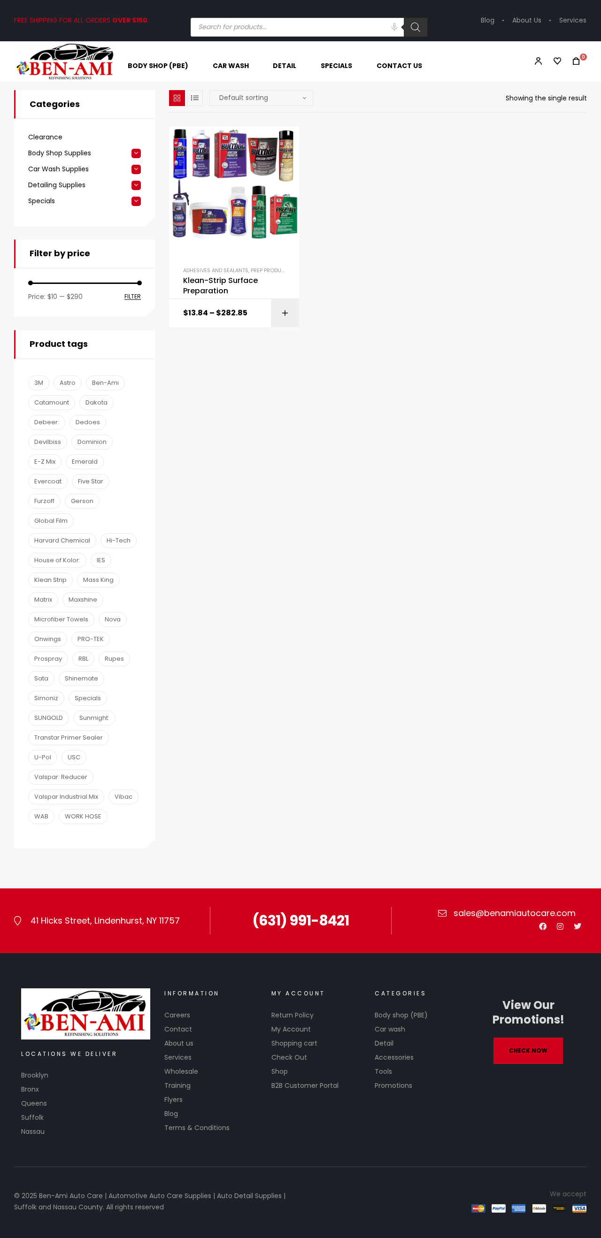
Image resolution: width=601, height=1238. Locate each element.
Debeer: (46, 422)
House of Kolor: (57, 560)
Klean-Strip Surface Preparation (220, 285)
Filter (132, 297)
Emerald (85, 461)
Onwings (47, 638)
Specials (41, 201)
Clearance (45, 137)
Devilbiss (47, 441)
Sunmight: (94, 717)
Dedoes (88, 422)
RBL (83, 658)
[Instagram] (560, 926)
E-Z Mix (44, 461)
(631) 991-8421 (300, 920)
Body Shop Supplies (59, 153)
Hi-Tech (119, 540)
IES (101, 560)
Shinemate (81, 678)
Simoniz (46, 698)
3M (38, 382)
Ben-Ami (105, 382)
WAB (41, 816)
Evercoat (48, 481)
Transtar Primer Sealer (68, 737)
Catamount (51, 402)
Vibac (123, 796)
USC (74, 757)
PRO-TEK (90, 638)
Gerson (82, 501)
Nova (113, 619)
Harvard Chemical (62, 540)
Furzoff (44, 501)
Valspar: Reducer (60, 776)
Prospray (48, 658)
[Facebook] (542, 926)
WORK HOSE (83, 816)
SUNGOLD (48, 717)
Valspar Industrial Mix (66, 796)
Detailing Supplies (56, 185)
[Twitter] (577, 926)
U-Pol (42, 757)
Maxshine (83, 599)
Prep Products (271, 270)
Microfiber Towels (61, 619)
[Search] (415, 27)
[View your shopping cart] (573, 61)
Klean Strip (50, 579)
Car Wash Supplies (58, 169)
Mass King (98, 579)
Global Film (51, 520)
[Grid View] (177, 98)
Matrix (43, 599)
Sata (41, 678)
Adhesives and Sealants (215, 270)
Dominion (92, 441)
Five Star (90, 481)
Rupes (114, 658)
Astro (68, 382)
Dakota (96, 402)
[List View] (195, 98)
